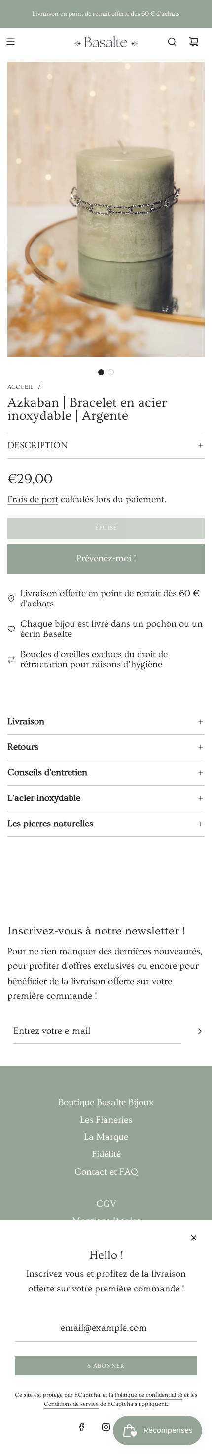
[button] (101, 372)
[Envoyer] (200, 1031)
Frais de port (32, 499)
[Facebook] (82, 1427)
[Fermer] (194, 1238)
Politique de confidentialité (148, 1395)
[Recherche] (172, 42)
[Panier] (194, 42)
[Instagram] (106, 1427)
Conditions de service (71, 1404)
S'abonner (106, 1366)
